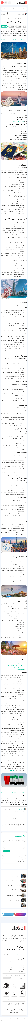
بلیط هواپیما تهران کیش (4, 999)
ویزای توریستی (22, 971)
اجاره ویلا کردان (3, 39)
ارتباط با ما (14, 954)
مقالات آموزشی (10, 18)
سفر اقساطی (10, 967)
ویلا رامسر (23, 999)
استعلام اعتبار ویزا (20, 669)
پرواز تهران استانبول (13, 39)
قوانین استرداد (10, 965)
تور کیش (13, 792)
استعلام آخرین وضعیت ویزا (18, 667)
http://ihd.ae (11, 770)
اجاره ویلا (22, 967)
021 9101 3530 (11, 950)
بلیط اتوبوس (22, 965)
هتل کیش (16, 999)
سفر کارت (11, 969)
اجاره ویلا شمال (23, 39)
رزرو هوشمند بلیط (10, 961)
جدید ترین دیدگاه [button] (21, 861)
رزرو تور (23, 969)
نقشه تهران (24, 792)
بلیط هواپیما (22, 963)
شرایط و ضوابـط (5, 954)
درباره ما (23, 954)
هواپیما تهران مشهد (12, 999)
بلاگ (15, 18)
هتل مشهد (20, 999)
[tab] (23, 9)
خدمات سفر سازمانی (9, 963)
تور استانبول (3, 792)
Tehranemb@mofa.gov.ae (18, 121)
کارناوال (19, 18)
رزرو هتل (22, 961)
